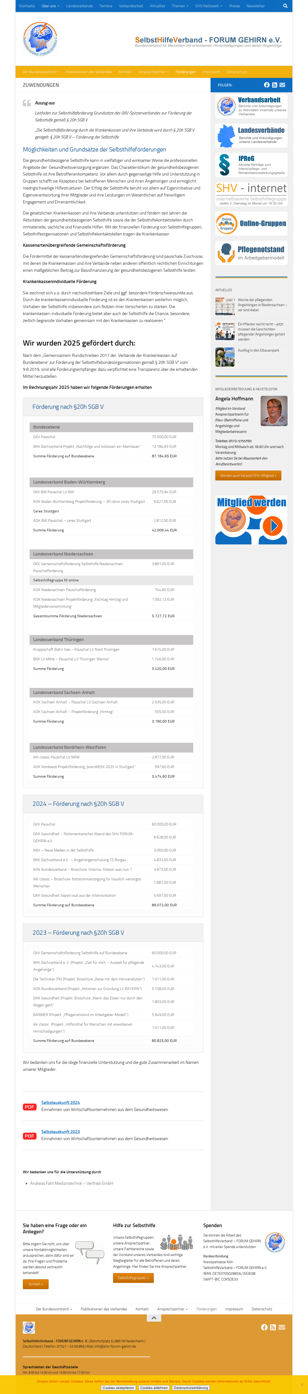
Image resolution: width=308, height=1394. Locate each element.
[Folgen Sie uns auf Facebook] (267, 85)
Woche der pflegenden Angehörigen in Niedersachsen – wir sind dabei (262, 305)
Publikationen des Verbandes (89, 71)
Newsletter (256, 6)
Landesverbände (79, 6)
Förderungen (186, 71)
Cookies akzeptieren (118, 1388)
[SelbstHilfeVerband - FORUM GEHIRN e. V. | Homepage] (40, 39)
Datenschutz (237, 71)
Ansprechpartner (151, 71)
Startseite (27, 6)
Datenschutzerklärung (191, 1388)
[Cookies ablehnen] (302, 1384)
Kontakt (125, 71)
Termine (105, 6)
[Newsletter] (282, 85)
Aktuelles (157, 6)
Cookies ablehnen (154, 1388)
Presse (234, 6)
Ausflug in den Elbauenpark (258, 350)
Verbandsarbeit (131, 6)
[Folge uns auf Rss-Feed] (274, 85)
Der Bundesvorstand (39, 71)
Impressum (211, 71)
